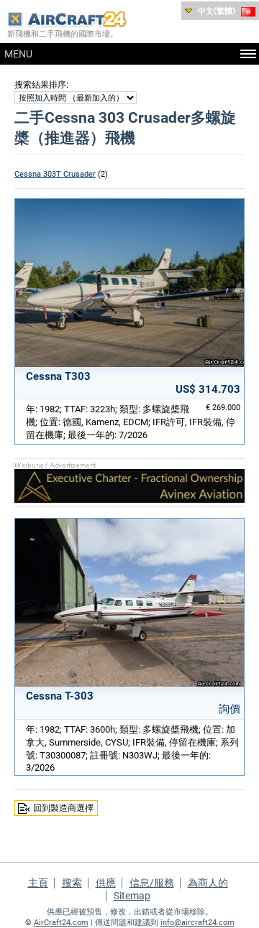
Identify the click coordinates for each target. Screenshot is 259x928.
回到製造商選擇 (63, 808)
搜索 (72, 882)
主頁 (38, 882)
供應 (106, 882)
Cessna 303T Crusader (55, 174)
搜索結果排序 (40, 85)
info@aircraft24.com (197, 922)
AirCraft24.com (61, 922)
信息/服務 (152, 882)
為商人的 (208, 882)
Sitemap (132, 895)
